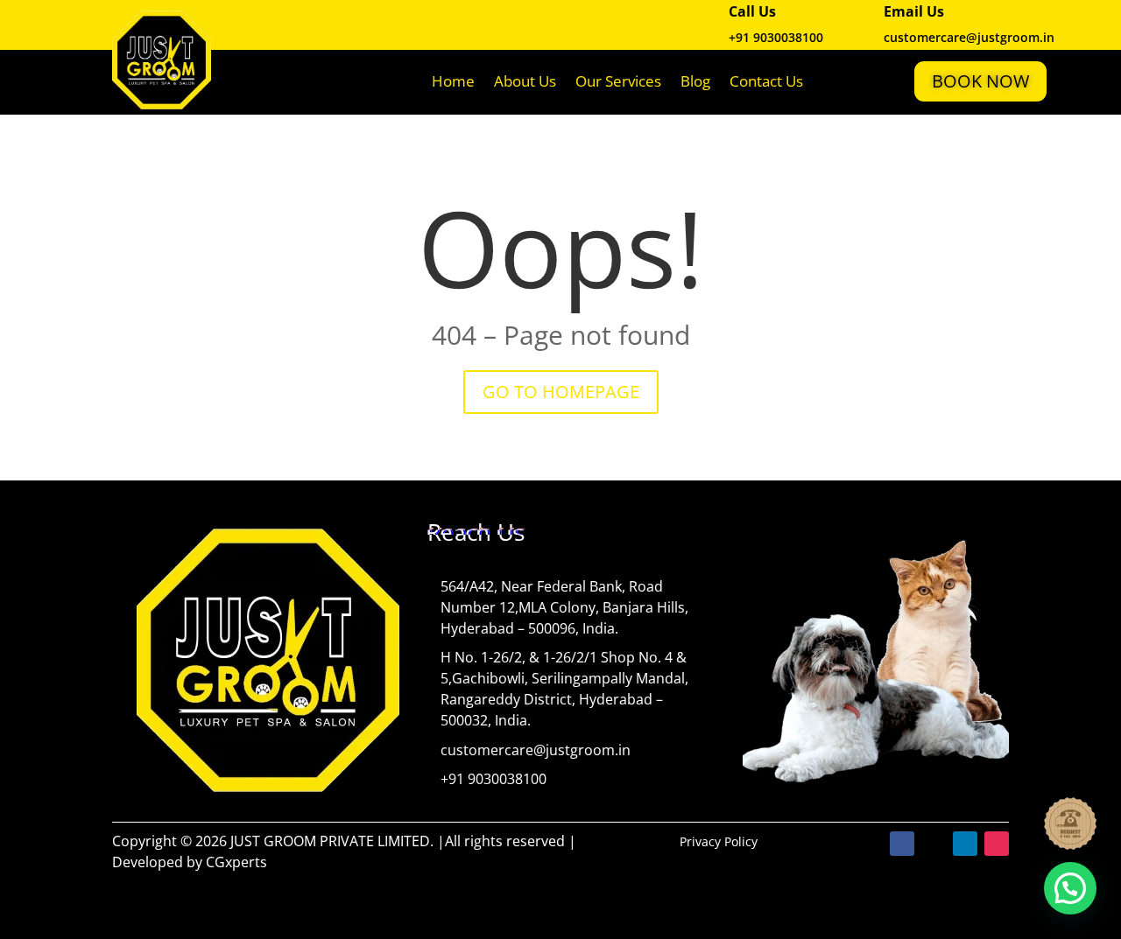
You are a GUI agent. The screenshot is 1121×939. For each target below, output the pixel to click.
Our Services (618, 81)
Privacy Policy (719, 841)
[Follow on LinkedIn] (965, 843)
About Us (525, 81)
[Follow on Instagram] (996, 843)
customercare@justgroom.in (536, 750)
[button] (1070, 888)
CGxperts (236, 862)
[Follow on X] (933, 843)
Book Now (980, 81)
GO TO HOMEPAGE (561, 391)
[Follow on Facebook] (902, 843)
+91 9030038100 (776, 37)
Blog (695, 81)
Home (453, 81)
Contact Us (766, 81)
